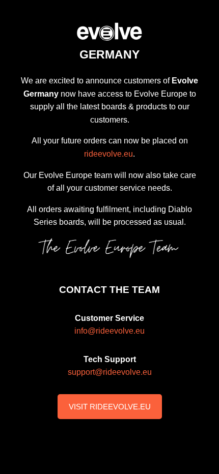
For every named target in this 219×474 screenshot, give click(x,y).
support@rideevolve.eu (110, 372)
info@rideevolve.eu (109, 331)
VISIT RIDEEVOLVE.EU (110, 406)
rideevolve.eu (108, 154)
